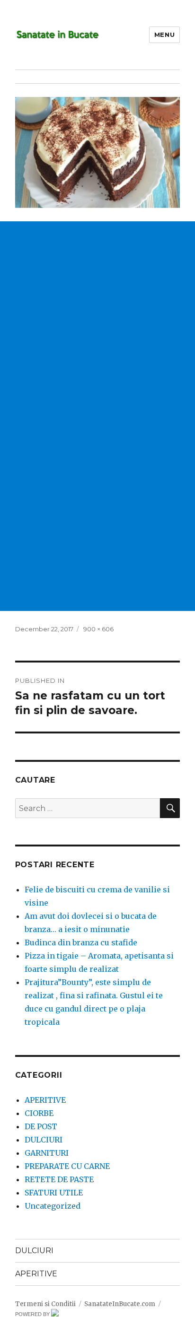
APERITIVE (45, 1100)
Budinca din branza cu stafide (81, 942)
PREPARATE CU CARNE (67, 1166)
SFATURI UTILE (54, 1192)
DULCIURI (43, 1139)
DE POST (41, 1126)
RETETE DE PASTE (59, 1179)
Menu (164, 34)
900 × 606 (98, 629)
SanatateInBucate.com (119, 1304)
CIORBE (39, 1113)
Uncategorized (52, 1206)
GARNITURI (47, 1153)
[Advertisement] (97, 318)
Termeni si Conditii (45, 1304)
